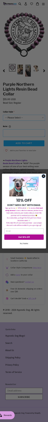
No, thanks (24, 243)
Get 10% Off (24, 237)
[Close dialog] (43, 176)
